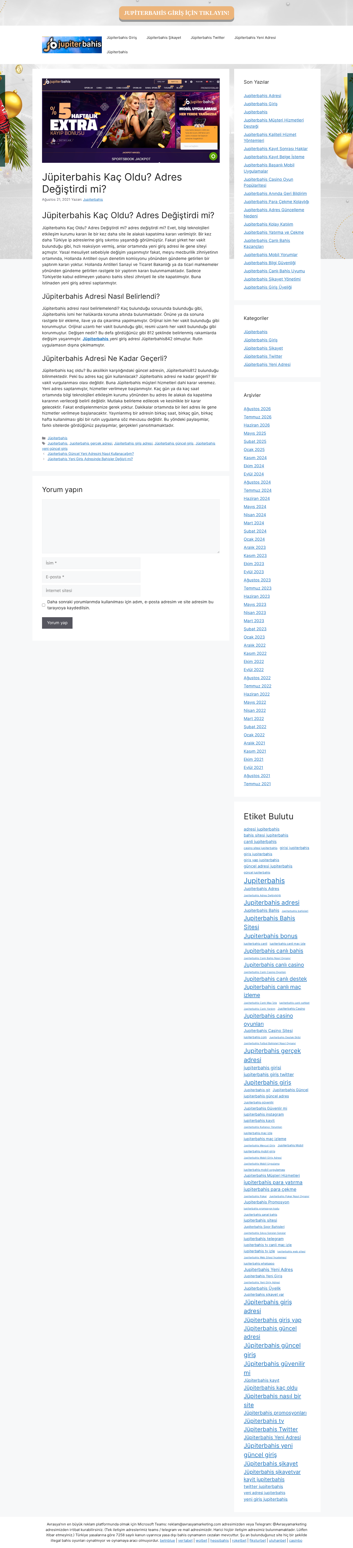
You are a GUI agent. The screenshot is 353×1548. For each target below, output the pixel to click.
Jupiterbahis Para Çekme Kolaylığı (276, 201)
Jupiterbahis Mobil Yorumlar (271, 254)
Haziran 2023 (257, 596)
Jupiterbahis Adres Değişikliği (262, 895)
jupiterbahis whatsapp (259, 1263)
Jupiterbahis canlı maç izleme (272, 991)
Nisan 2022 (255, 710)
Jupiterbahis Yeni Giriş (263, 1276)
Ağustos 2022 (257, 677)
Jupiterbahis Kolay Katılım (268, 224)
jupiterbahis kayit (259, 1120)
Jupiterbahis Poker (255, 1196)
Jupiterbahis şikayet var (264, 1294)
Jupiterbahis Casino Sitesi (268, 1030)
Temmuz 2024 (258, 490)
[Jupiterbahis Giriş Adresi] (72, 44)
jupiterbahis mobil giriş (259, 1151)
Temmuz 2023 (258, 588)
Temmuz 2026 (258, 417)
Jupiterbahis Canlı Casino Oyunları (265, 972)
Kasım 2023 (255, 555)
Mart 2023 (254, 620)
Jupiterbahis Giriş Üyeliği (268, 287)
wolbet (201, 1540)
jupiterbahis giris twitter (269, 1074)
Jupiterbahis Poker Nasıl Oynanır (289, 1196)
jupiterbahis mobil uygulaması (264, 1170)
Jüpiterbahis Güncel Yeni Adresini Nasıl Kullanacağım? (91, 454)
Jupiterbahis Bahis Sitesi (269, 923)
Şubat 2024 (255, 531)
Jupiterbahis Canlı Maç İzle (260, 1002)
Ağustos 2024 (257, 482)
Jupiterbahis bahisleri (295, 911)
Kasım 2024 (255, 457)
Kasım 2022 (255, 653)
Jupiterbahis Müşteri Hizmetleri (272, 1175)
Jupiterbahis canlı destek (275, 978)
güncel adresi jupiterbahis (268, 866)
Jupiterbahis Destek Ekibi (285, 1037)
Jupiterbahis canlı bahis (273, 950)
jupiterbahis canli (255, 943)
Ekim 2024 (254, 465)
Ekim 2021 (253, 759)
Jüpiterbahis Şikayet (163, 37)
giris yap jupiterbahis (261, 860)
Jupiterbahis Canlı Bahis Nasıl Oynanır (267, 958)
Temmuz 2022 (257, 686)
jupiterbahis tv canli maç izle (268, 1245)
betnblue (167, 1540)
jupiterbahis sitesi (260, 1220)
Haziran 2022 (257, 694)
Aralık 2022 (255, 645)
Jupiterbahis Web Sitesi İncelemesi (265, 1257)
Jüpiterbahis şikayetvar (272, 1472)
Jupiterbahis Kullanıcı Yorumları (263, 1127)
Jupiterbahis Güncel (290, 1090)
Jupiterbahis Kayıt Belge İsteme (274, 156)
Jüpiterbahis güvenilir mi (274, 1368)
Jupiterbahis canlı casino (274, 965)
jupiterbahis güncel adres (266, 1096)
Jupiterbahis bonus (271, 935)
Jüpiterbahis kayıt (261, 1380)
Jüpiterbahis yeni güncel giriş (268, 1450)
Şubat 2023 (255, 629)
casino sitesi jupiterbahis (260, 848)
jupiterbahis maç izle (258, 1133)
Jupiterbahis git (257, 1090)
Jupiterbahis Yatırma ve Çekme (274, 232)
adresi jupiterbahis (262, 829)
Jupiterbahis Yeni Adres (268, 1269)
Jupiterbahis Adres (261, 888)
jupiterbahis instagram (264, 1114)
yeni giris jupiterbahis (266, 1499)
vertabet (185, 1540)
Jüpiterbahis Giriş (122, 37)
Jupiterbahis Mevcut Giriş (259, 1145)
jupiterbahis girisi (262, 1068)
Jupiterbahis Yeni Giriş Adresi (262, 1282)
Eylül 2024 (254, 474)
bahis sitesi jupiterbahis (266, 835)
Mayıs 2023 (255, 604)
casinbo (295, 1540)
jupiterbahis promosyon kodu (261, 1208)
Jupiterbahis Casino (291, 1008)
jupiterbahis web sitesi (291, 1251)
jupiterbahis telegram (264, 1238)
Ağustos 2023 (257, 580)
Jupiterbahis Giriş (261, 103)
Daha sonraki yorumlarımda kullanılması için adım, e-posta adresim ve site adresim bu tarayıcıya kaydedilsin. (130, 604)
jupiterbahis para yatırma (273, 1182)
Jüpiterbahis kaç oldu (271, 1387)
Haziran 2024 (257, 498)
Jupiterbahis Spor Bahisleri (264, 1227)
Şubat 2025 (255, 441)
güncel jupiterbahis (257, 872)
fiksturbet (258, 1540)
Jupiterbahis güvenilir (259, 1102)
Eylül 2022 (254, 669)
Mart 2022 (254, 718)
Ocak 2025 (254, 449)
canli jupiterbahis (260, 841)
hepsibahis (219, 1540)
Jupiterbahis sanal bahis (260, 1214)
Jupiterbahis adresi (271, 902)
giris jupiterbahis (258, 854)
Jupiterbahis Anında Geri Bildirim (275, 193)
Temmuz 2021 (257, 783)
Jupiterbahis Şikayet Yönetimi (272, 279)
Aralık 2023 (255, 547)
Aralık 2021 (254, 743)
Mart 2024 (254, 523)
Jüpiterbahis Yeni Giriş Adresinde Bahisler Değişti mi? (90, 459)
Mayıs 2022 (255, 702)
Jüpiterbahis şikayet (271, 1463)
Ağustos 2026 (257, 408)
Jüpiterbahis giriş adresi (133, 443)
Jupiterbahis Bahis (261, 910)
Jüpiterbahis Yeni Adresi (255, 37)
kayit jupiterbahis (264, 1479)
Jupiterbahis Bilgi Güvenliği (270, 262)
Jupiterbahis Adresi (262, 95)
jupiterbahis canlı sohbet (294, 1002)
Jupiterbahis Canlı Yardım (259, 1008)
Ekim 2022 (254, 661)
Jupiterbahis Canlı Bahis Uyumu (274, 271)
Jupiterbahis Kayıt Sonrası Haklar (276, 148)
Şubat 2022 (255, 726)
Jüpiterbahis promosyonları (275, 1413)
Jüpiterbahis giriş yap (272, 1319)
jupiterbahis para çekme (270, 1189)
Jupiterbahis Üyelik (262, 1288)
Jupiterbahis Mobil (290, 1145)
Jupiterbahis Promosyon (266, 1202)
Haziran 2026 (257, 425)
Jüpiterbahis (117, 52)
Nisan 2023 (255, 612)
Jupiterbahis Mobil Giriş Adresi (263, 1157)
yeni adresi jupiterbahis (264, 1492)
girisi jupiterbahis (294, 848)
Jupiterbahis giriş (267, 1082)
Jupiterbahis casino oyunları (268, 1019)
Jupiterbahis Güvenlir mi (265, 1108)
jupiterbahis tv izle (259, 1251)
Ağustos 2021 (257, 775)
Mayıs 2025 (255, 433)
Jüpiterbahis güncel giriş (174, 443)
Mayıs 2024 (255, 506)
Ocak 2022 (254, 735)
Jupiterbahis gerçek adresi (90, 443)
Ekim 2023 (254, 563)
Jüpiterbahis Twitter (208, 37)
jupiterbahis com (255, 1037)
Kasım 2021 (255, 751)
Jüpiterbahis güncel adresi (270, 1332)
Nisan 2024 (255, 514)
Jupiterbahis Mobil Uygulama (262, 1163)
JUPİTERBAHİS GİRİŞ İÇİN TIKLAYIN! (176, 13)
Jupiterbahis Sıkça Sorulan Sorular (265, 1233)
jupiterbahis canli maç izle (287, 943)
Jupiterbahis (57, 443)
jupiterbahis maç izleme (265, 1139)
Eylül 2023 (254, 571)
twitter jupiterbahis (263, 1486)
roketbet (239, 1540)
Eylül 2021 (253, 767)
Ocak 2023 (254, 637)
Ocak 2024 (254, 539)
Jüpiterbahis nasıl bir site (272, 1400)
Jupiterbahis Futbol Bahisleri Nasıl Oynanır (270, 1043)
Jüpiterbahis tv (264, 1420)
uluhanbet (277, 1540)
